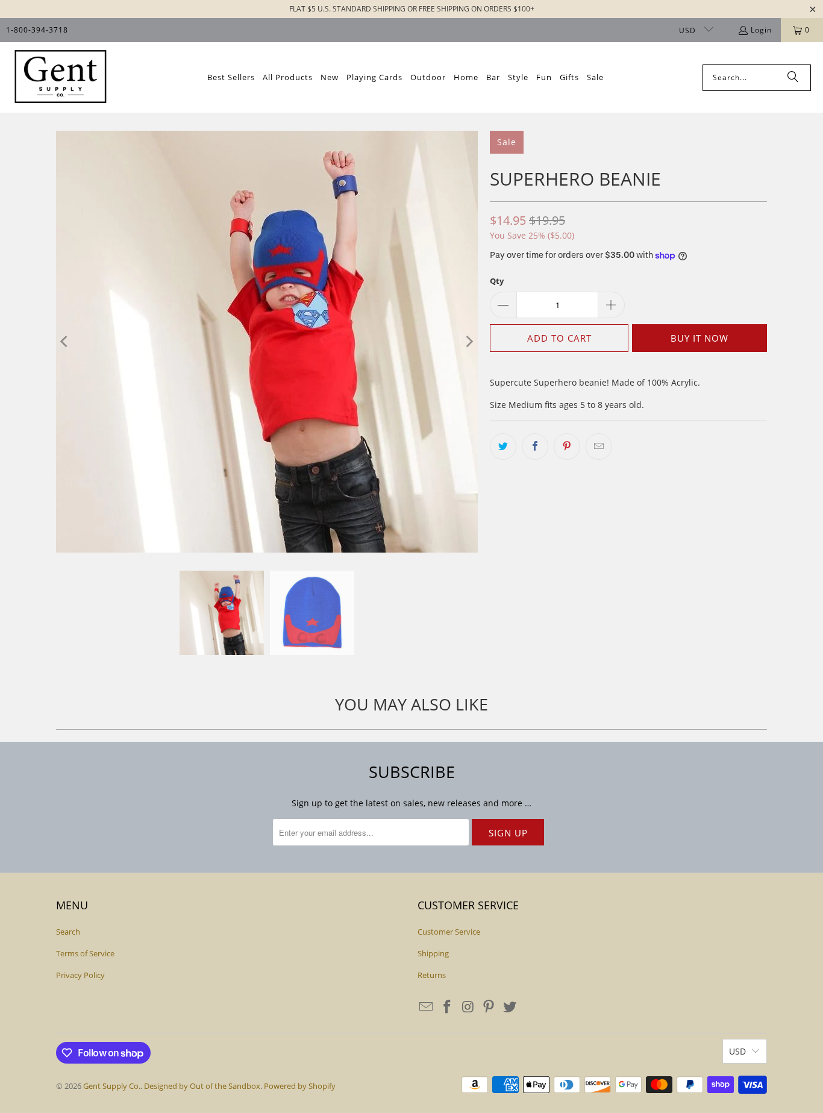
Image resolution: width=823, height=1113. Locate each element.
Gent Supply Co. (111, 1085)
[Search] (793, 77)
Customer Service (449, 931)
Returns (432, 975)
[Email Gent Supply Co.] (427, 1007)
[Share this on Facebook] (535, 446)
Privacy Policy (80, 975)
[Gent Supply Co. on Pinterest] (489, 1007)
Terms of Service (85, 953)
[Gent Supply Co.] (60, 77)
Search (68, 931)
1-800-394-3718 (37, 30)
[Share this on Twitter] (503, 446)
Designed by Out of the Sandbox (202, 1085)
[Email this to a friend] (599, 446)
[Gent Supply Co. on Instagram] (468, 1007)
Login (761, 30)
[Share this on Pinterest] (567, 446)
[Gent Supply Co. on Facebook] (448, 1007)
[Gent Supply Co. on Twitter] (510, 1007)
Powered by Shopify (300, 1085)
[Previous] (65, 342)
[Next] (468, 342)
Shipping (433, 953)
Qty (497, 280)
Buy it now (699, 338)
